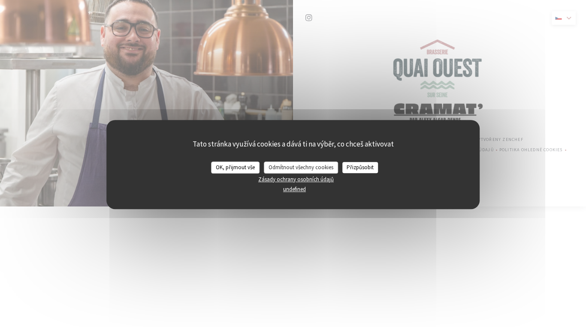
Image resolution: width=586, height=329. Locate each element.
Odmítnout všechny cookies (301, 167)
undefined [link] (294, 189)
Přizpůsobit (360, 167)
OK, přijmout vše (235, 167)
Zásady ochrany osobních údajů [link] (296, 179)
